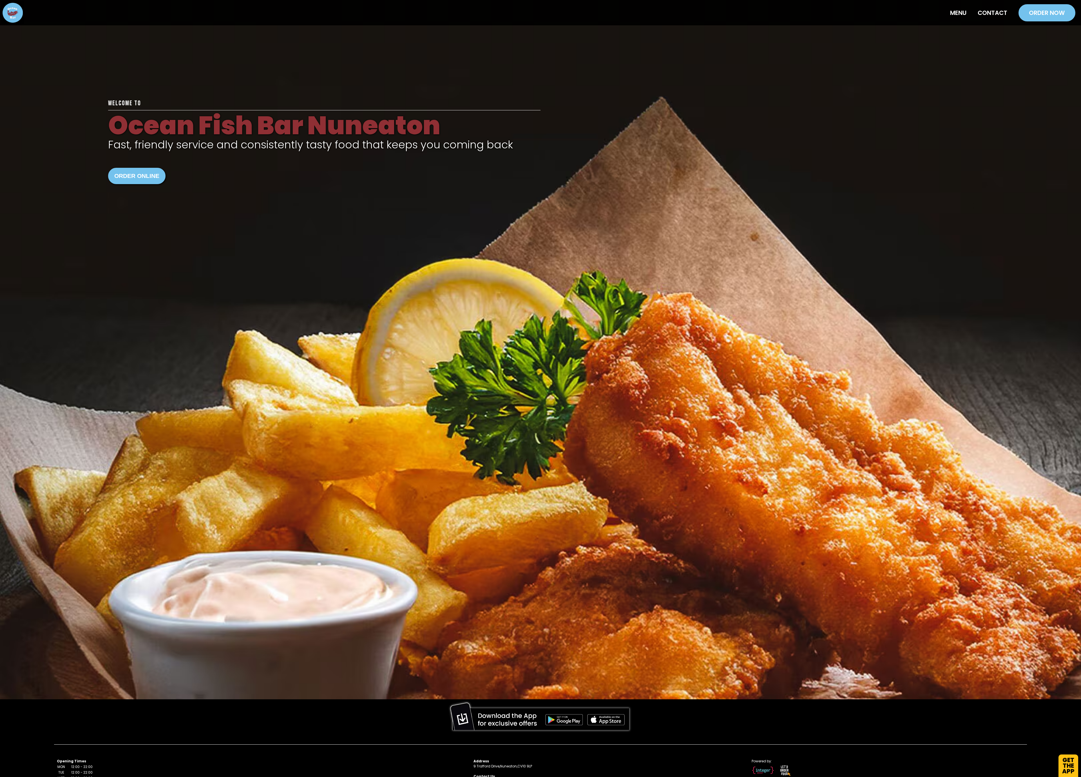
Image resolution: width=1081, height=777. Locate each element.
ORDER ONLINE (136, 176)
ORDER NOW (1047, 13)
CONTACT (992, 13)
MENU (958, 13)
